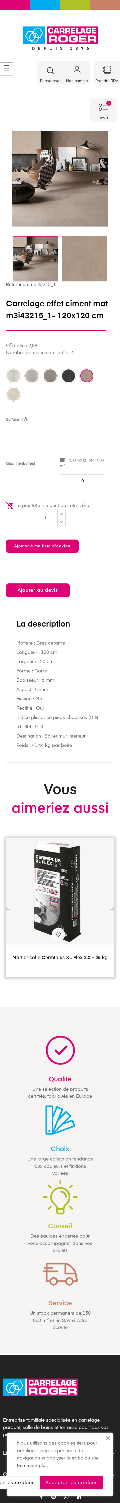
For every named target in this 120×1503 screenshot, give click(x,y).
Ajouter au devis (38, 590)
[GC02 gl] (31, 375)
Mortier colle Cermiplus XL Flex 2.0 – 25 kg (60, 957)
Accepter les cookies (71, 1482)
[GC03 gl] (50, 375)
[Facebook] (41, 1497)
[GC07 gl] (86, 375)
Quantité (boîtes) (20, 463)
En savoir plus (32, 1465)
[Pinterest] (54, 1497)
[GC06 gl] (68, 375)
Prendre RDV (106, 81)
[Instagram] (66, 1497)
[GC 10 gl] (13, 394)
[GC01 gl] (13, 375)
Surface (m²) (16, 419)
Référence (17, 285)
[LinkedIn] (79, 1497)
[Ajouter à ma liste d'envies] (58, 934)
